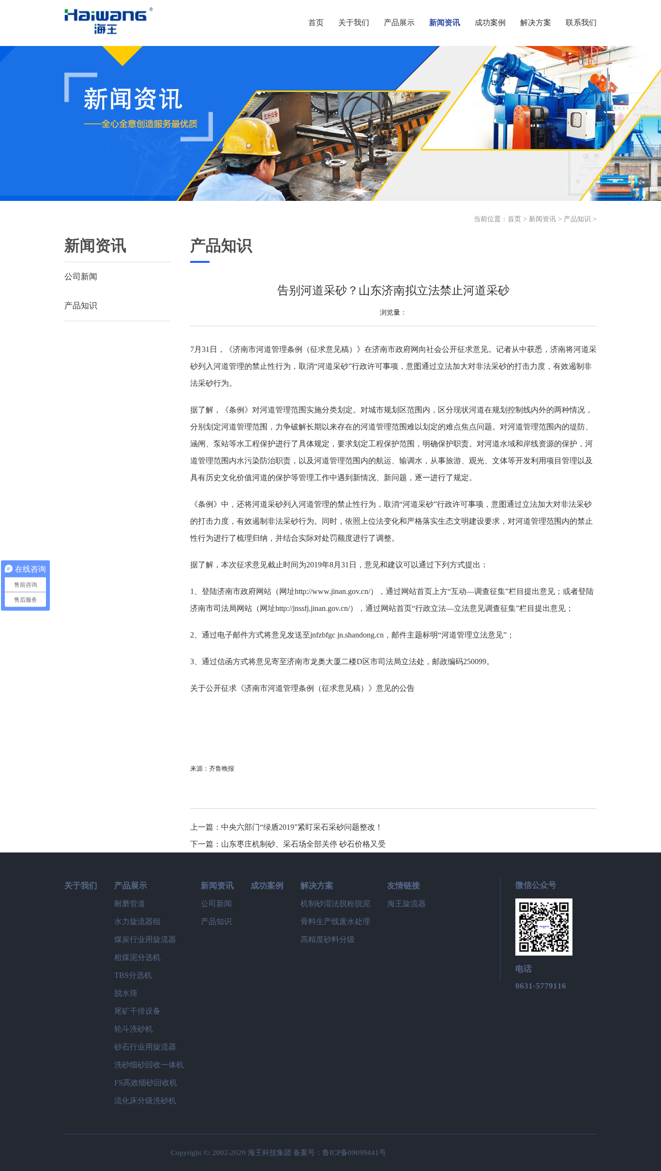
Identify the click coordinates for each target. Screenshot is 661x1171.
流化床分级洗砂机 (145, 1100)
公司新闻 (80, 276)
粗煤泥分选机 (137, 957)
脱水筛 (125, 993)
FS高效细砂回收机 (145, 1083)
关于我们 (80, 885)
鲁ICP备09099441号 (354, 1152)
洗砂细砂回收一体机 (149, 1065)
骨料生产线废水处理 (335, 921)
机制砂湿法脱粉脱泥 (335, 903)
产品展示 (130, 885)
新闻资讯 (542, 219)
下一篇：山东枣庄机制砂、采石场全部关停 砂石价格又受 (288, 844)
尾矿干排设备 (137, 1011)
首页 (514, 219)
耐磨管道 (129, 903)
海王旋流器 (406, 903)
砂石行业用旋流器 (145, 1047)
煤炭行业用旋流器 (145, 939)
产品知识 (577, 219)
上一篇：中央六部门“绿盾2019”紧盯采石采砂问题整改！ (286, 827)
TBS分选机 (133, 975)
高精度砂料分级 (327, 939)
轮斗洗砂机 (133, 1029)
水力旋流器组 (137, 921)
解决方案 (316, 885)
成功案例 (267, 885)
